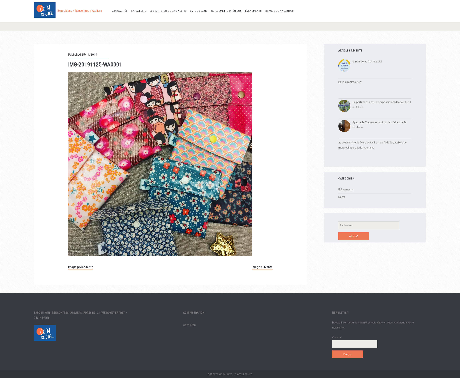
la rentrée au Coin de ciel (367, 61)
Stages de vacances (279, 11)
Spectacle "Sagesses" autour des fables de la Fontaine (379, 125)
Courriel (336, 337)
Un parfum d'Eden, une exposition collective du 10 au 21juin (382, 104)
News (341, 197)
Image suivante (262, 267)
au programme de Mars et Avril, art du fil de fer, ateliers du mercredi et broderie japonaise (372, 145)
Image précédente (80, 267)
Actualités (120, 11)
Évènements (253, 11)
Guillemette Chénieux (226, 11)
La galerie (138, 11)
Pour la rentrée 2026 (350, 82)
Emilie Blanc (199, 11)
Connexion (189, 325)
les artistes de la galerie (168, 11)
